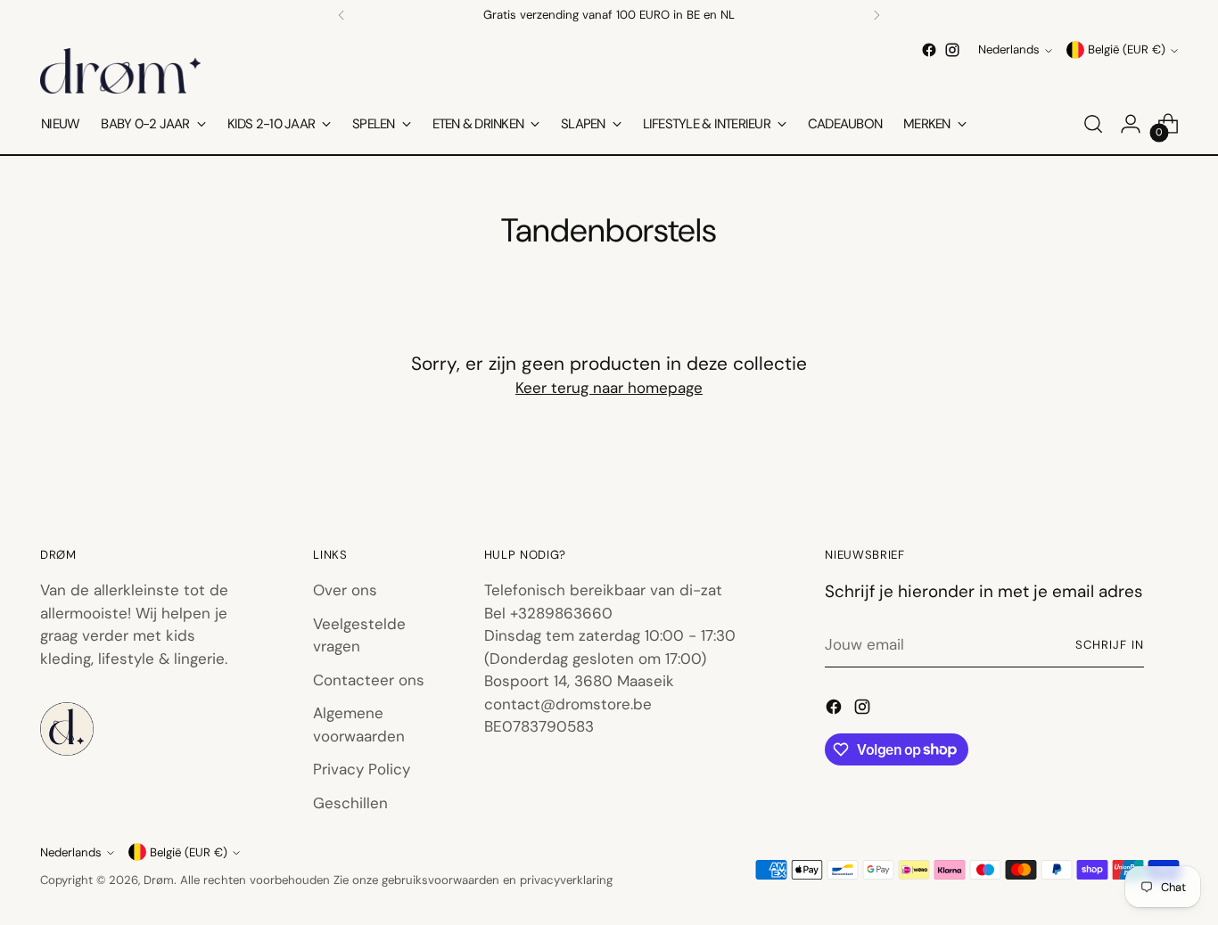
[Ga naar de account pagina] (1130, 124)
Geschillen (350, 803)
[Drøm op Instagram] (952, 50)
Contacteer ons (368, 680)
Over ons (345, 590)
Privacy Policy (361, 769)
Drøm (159, 880)
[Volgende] (876, 15)
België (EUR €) (1126, 50)
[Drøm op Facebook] (929, 50)
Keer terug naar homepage (609, 387)
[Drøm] (120, 71)
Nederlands (1009, 50)
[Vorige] (341, 15)
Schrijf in (1109, 644)
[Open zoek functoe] (1093, 124)
